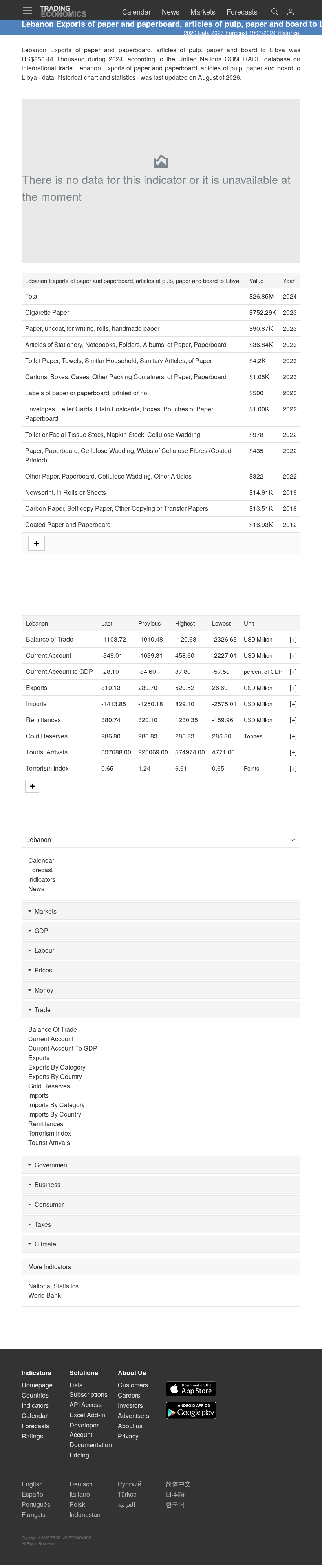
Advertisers (133, 1415)
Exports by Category (57, 1066)
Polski (78, 1504)
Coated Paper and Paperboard (68, 524)
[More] (32, 786)
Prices (41, 969)
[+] (293, 639)
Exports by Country (55, 1076)
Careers (129, 1395)
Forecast (40, 869)
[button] (290, 12)
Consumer (47, 1204)
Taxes (41, 1224)
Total (32, 296)
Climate (43, 1243)
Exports (36, 687)
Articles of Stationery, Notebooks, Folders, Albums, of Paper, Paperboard (126, 344)
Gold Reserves (47, 735)
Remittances (43, 719)
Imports (36, 703)
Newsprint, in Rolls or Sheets (65, 492)
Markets (44, 911)
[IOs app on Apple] (191, 1389)
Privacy (128, 1435)
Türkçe (127, 1494)
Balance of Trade (49, 639)
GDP (39, 930)
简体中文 (178, 1483)
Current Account (48, 655)
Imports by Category (56, 1104)
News (36, 888)
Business (45, 1184)
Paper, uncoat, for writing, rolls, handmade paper (92, 328)
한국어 (175, 1504)
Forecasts (35, 1425)
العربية (126, 1504)
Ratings (32, 1435)
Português (36, 1504)
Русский (129, 1483)
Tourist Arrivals (47, 751)
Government (50, 1164)
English (32, 1483)
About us (130, 1425)
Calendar (41, 860)
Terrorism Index (47, 767)
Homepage (37, 1384)
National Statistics (53, 1285)
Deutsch (81, 1483)
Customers (133, 1384)
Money (42, 989)
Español (33, 1494)
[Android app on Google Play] (191, 1410)
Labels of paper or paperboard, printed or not (87, 392)
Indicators (41, 879)
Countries (35, 1395)
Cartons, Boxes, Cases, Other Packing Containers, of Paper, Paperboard (126, 376)
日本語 (175, 1494)
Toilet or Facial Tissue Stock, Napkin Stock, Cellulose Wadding (112, 434)
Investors (130, 1405)
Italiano (80, 1494)
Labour (42, 950)
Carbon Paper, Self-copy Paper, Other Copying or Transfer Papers (116, 508)
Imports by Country (54, 1114)
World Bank (44, 1295)
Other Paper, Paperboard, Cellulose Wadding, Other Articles (108, 476)
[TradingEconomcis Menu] (30, 10)
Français (34, 1514)
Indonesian (85, 1514)
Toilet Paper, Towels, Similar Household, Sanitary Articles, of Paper (118, 360)
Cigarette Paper (47, 312)
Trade (41, 1009)
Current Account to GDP (59, 671)
